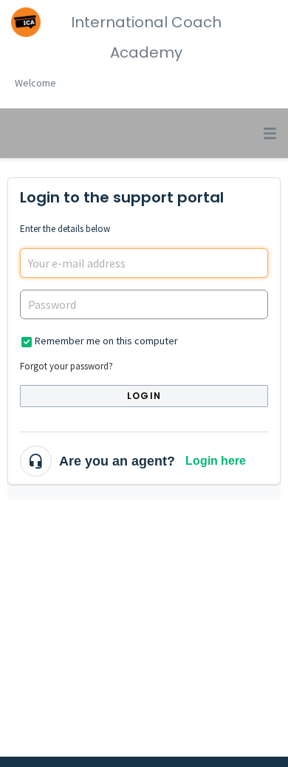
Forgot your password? (66, 366)
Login (144, 395)
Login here (215, 460)
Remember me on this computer (106, 340)
